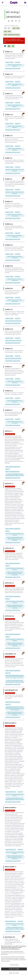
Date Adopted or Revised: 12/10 (13, 68)
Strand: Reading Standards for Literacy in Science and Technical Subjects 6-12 (15, 677)
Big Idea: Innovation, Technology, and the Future (15, 170)
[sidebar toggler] (2, 2)
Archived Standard (10, 434)
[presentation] (16, 28)
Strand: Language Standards (12, 471)
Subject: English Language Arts (13, 466)
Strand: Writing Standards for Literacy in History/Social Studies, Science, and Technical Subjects (15, 708)
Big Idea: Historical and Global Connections (15, 215)
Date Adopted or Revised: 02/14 (13, 802)
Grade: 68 (17, 62)
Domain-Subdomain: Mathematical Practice (14, 795)
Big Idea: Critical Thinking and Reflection (15, 65)
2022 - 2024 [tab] (16, 28)
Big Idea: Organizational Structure (13, 321)
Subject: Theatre (9, 62)
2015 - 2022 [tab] (7, 28)
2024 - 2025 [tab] (7, 31)
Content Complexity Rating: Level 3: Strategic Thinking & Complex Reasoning (14, 539)
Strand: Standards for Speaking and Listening (14, 534)
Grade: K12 (20, 791)
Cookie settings (14, 965)
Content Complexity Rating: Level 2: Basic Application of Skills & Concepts (15, 474)
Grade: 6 (8, 469)
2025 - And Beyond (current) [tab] (11, 34)
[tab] (5, 46)
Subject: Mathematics (11, 791)
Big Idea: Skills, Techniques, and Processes (14, 382)
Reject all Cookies (14, 973)
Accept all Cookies (14, 969)
